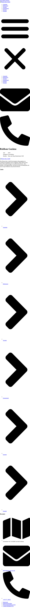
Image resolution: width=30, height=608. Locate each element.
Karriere (5, 9)
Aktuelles (5, 4)
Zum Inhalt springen (4, 0)
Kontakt (5, 11)
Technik (5, 7)
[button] (15, 43)
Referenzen (5, 5)
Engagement (6, 8)
